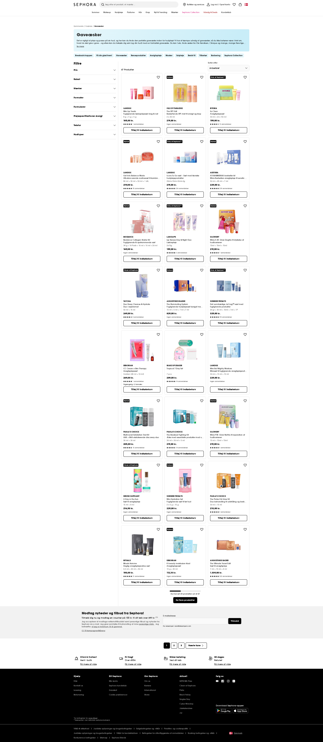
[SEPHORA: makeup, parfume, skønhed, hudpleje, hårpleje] (85, 4)
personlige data (146, 624)
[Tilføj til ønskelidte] (158, 77)
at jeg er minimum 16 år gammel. (107, 626)
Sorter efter (212, 63)
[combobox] (228, 68)
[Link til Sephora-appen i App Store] (240, 710)
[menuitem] (193, 5)
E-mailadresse (169, 616)
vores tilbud (92, 718)
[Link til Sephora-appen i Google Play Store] (224, 710)
